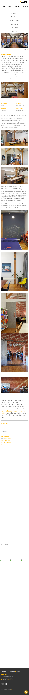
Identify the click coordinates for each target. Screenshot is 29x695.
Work (3, 6)
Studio (9, 6)
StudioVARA (24, 2)
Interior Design (14, 20)
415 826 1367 (5, 679)
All (14, 10)
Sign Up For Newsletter (6, 689)
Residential (14, 13)
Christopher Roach (5, 426)
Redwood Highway (5, 544)
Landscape (14, 31)
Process (17, 6)
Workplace (14, 24)
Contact (25, 6)
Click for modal (26, 692)
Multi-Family (15, 17)
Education (14, 27)
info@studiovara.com (12, 679)
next (25, 49)
